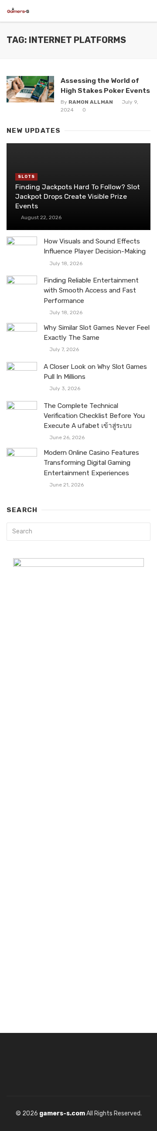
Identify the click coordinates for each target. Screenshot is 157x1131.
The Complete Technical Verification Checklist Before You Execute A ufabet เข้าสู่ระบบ (94, 416)
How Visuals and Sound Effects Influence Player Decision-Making (95, 246)
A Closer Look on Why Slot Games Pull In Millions (95, 372)
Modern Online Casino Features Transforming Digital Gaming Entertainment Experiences (91, 463)
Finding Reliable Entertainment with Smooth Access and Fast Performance (91, 290)
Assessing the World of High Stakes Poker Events (105, 85)
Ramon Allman (90, 102)
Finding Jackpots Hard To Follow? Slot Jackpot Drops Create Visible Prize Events (77, 196)
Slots (26, 176)
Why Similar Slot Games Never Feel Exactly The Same (97, 333)
